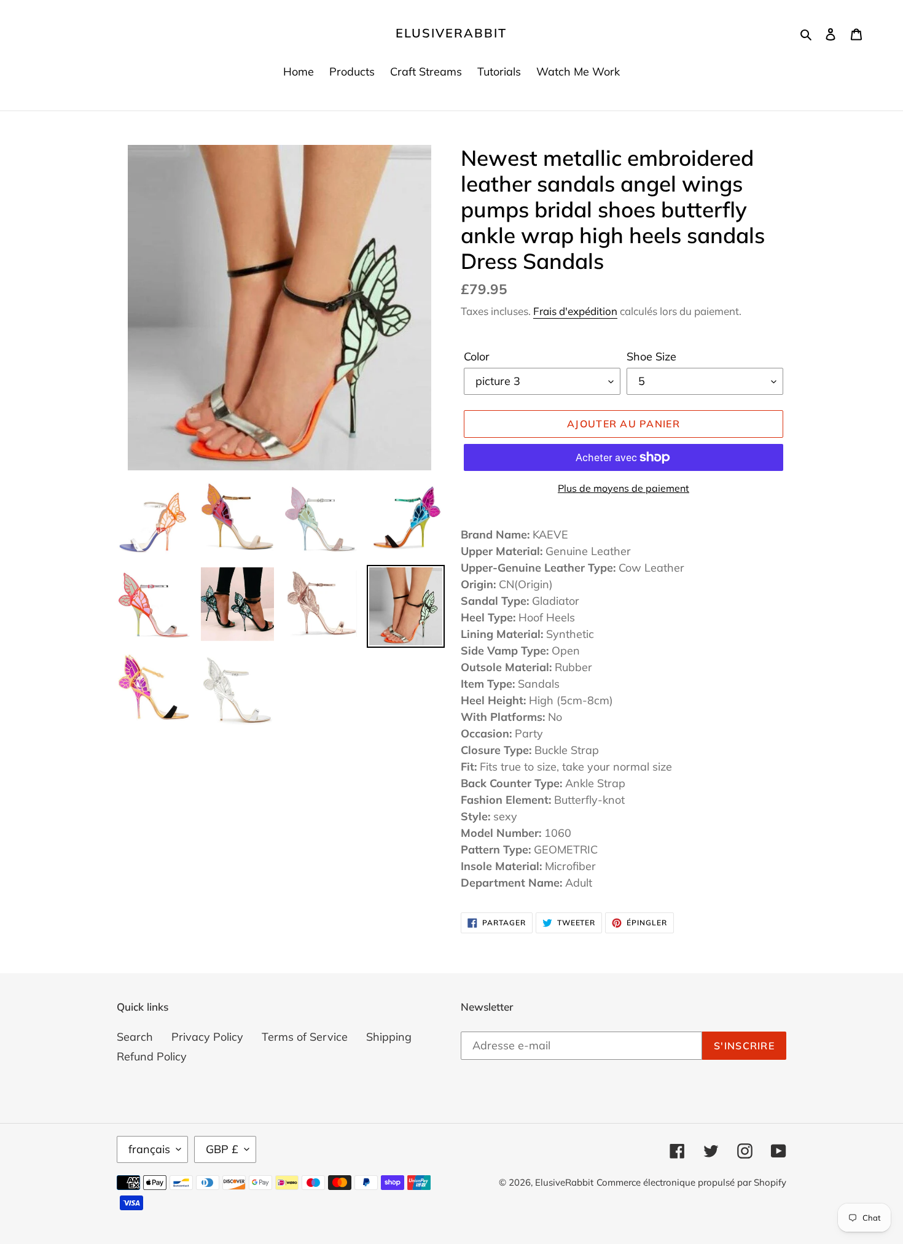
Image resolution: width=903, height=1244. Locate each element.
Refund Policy (152, 1056)
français (149, 1149)
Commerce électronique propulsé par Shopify (691, 1182)
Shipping (389, 1037)
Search (135, 1037)
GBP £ (222, 1149)
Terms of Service (305, 1037)
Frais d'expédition (575, 311)
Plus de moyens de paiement (623, 488)
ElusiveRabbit (451, 33)
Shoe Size (651, 356)
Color (477, 356)
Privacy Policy (207, 1037)
